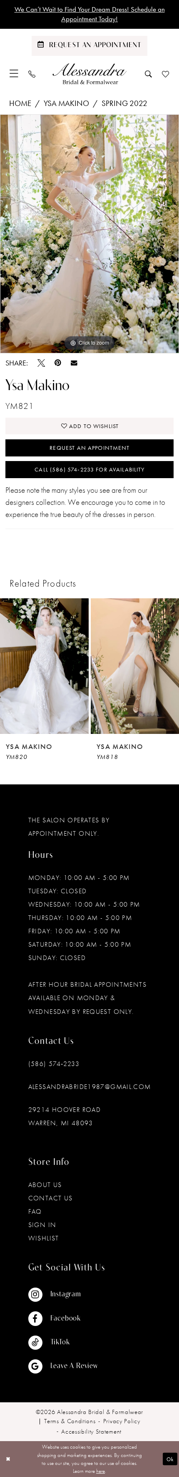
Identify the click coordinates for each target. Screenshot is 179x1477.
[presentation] (44, 666)
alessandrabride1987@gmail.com (89, 1086)
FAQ (35, 1211)
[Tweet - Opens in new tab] (41, 363)
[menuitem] (14, 73)
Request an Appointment (89, 447)
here (100, 1470)
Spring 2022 (124, 103)
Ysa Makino (66, 103)
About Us (45, 1184)
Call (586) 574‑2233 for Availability (89, 469)
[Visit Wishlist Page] (165, 73)
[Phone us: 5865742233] (32, 73)
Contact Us (50, 1198)
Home (20, 103)
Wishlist (43, 1238)
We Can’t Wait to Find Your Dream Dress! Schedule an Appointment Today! (90, 14)
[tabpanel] (89, 234)
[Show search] (148, 73)
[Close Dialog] (8, 1459)
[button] (14, 73)
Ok (170, 1458)
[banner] (89, 73)
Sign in (42, 1224)
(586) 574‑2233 (54, 1063)
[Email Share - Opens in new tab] (74, 363)
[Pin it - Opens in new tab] (58, 363)
